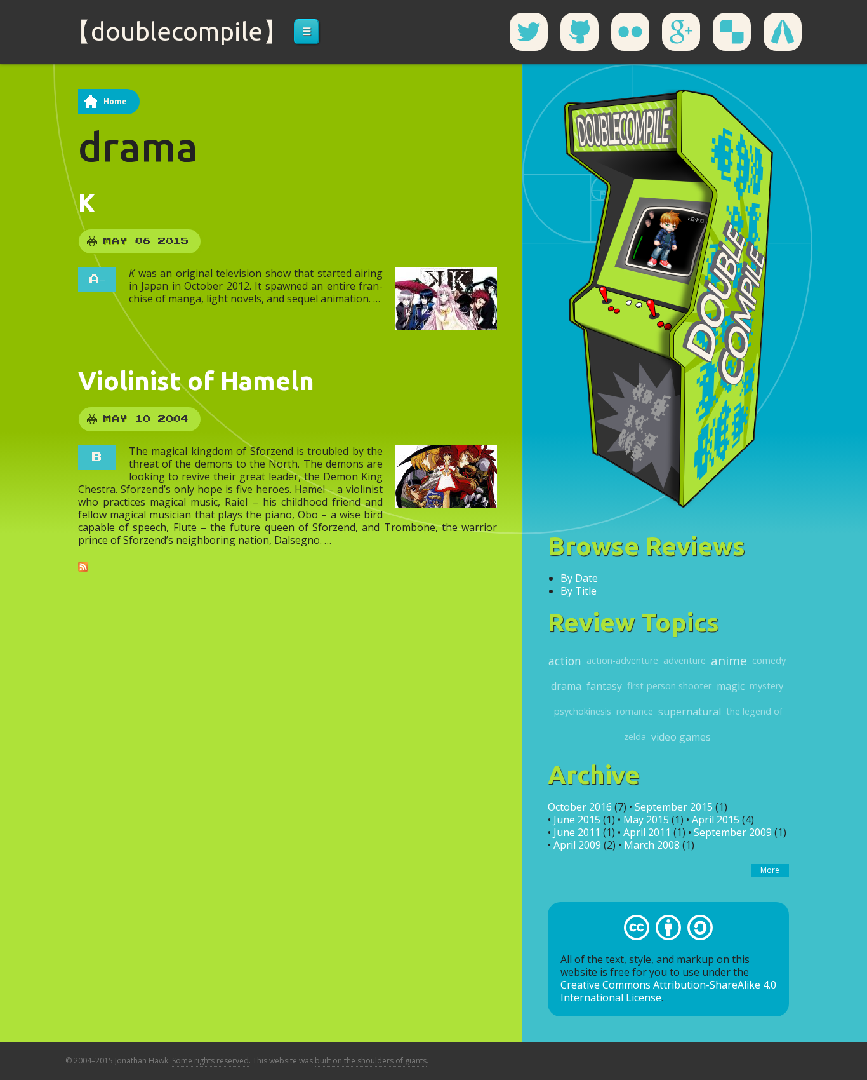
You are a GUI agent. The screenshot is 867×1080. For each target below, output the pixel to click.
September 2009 (733, 832)
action (564, 660)
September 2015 (674, 807)
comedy (769, 660)
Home (115, 101)
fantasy (604, 686)
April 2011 (647, 832)
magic (731, 686)
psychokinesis (582, 711)
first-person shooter (669, 686)
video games (681, 737)
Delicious (732, 32)
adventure (684, 660)
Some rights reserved (210, 1060)
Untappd (783, 32)
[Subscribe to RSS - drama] (83, 565)
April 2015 (715, 820)
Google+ (681, 32)
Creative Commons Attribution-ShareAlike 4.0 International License (668, 991)
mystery (766, 686)
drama (566, 686)
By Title (578, 591)
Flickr (630, 32)
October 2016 (580, 807)
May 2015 (646, 820)
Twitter (529, 32)
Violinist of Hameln (196, 381)
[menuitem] (306, 31)
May (115, 241)
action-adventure (622, 660)
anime (729, 660)
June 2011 (576, 832)
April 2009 (577, 845)
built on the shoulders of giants (371, 1060)
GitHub (579, 32)
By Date (579, 578)
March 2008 (652, 845)
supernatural (689, 712)
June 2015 (576, 820)
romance (634, 711)
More (769, 870)
